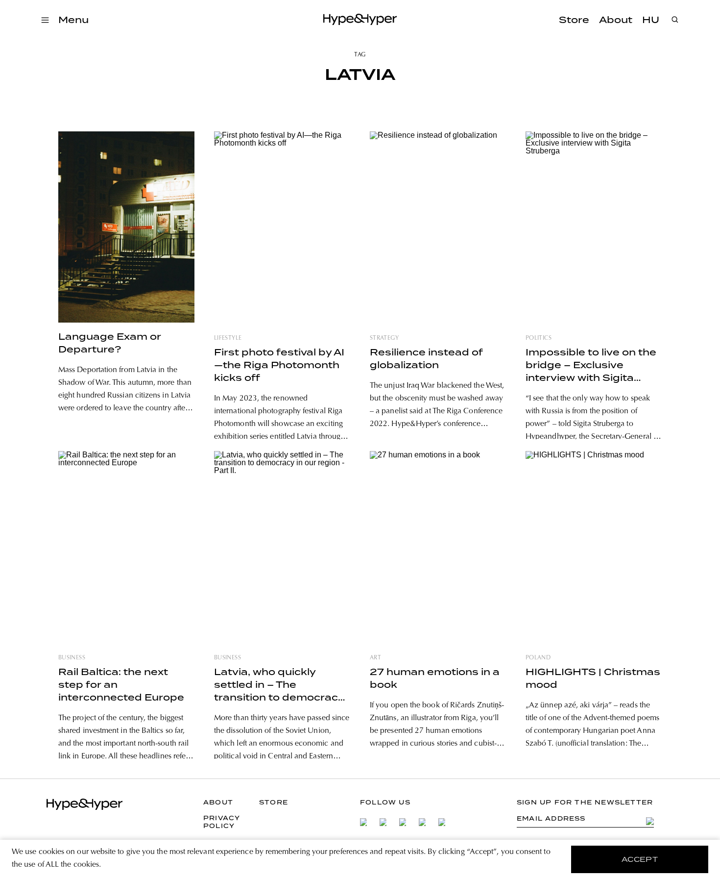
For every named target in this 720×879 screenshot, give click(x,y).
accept (640, 859)
